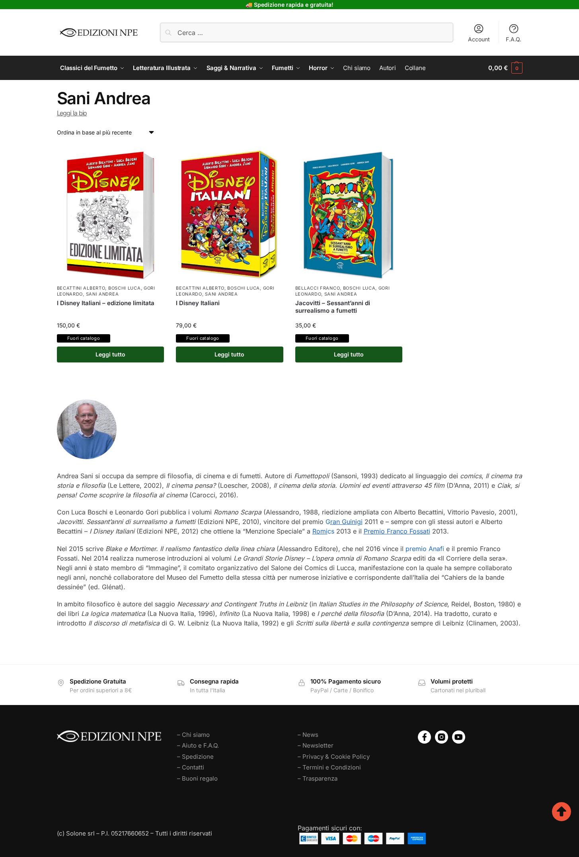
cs (323, 531)
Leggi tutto (110, 354)
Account (479, 39)
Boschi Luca (124, 288)
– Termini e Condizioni (329, 767)
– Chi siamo (193, 734)
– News (308, 734)
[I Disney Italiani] (229, 213)
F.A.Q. (513, 39)
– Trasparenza (317, 778)
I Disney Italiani (198, 303)
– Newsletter (315, 745)
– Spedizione (195, 756)
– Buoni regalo (197, 778)
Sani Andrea (102, 294)
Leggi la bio (72, 113)
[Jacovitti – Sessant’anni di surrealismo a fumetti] (349, 213)
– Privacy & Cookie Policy (334, 756)
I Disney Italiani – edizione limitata (105, 303)
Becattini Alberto (81, 288)
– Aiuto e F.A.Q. (198, 745)
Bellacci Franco (317, 288)
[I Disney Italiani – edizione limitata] (110, 213)
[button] (505, 68)
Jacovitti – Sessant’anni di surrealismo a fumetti (332, 307)
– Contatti (190, 767)
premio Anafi (424, 549)
